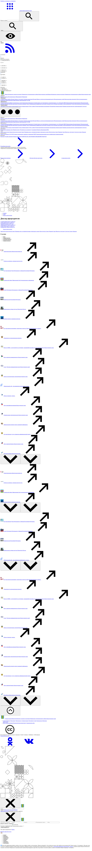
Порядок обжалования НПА (43, 129)
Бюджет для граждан (19, 99)
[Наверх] (10, 711)
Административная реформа (7, 102)
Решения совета (16, 129)
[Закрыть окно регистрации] (10, 817)
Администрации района (6, 99)
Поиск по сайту (4, 20)
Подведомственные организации (42, 106)
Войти (2, 42)
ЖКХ (65, 102)
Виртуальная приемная (8, 723)
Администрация (4, 105)
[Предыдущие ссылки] (10, 459)
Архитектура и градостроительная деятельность (23, 102)
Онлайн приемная (9, 136)
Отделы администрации (23, 106)
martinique (5, 839)
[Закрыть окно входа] (10, 803)
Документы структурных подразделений (9, 106)
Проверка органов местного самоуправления (72, 106)
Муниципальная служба (59, 99)
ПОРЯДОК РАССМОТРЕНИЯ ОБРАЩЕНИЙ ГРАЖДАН (34, 136)
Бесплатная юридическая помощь (82, 103)
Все (4, 236)
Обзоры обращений (17, 136)
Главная (4, 213)
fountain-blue (6, 837)
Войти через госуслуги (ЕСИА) (11, 809)
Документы (31, 720)
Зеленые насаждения (28, 99)
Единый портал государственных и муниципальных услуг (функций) (49, 102)
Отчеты (73, 103)
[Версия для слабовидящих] (10, 36)
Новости (2, 95)
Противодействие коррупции (11, 103)
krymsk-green (6, 843)
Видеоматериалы (12, 96)
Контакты (3, 136)
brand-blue (5, 836)
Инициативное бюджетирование (73, 102)
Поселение (3, 98)
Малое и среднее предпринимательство (45, 99)
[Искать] (29, 16)
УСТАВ (28, 100)
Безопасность (39, 720)
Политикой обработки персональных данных (63, 846)
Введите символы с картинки (7, 823)
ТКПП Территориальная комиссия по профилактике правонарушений (48, 134)
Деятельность (3, 101)
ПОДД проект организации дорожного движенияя (22, 134)
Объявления (24, 96)
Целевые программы (58, 103)
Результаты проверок (21, 103)
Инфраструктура (7, 238)
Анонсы (6, 96)
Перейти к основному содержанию (8, 1)
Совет (4, 214)
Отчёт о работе (32, 106)
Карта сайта (5, 721)
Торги (28, 103)
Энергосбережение (67, 103)
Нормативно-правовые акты (7, 129)
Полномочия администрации (56, 106)
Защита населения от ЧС (6, 134)
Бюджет (12, 99)
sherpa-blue (6, 841)
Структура (84, 106)
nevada (5, 840)
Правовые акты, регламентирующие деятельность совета (36, 132)
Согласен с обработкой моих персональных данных (12, 826)
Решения (60, 132)
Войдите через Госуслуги (6, 831)
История (34, 99)
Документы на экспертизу (25, 129)
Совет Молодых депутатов (68, 132)
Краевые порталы (7, 240)
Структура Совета (78, 132)
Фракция (84, 132)
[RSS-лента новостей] (10, 52)
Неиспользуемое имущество (70, 99)
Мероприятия (19, 96)
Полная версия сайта (5, 735)
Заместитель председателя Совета (17, 132)
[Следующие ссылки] (30, 459)
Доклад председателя (5, 132)
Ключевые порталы (7, 239)
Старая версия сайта (30, 723)
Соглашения (34, 129)
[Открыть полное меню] (10, 112)
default (5, 835)
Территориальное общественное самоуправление (15, 100)
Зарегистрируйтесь (5, 811)
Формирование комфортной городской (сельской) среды (41, 103)
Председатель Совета (53, 132)
